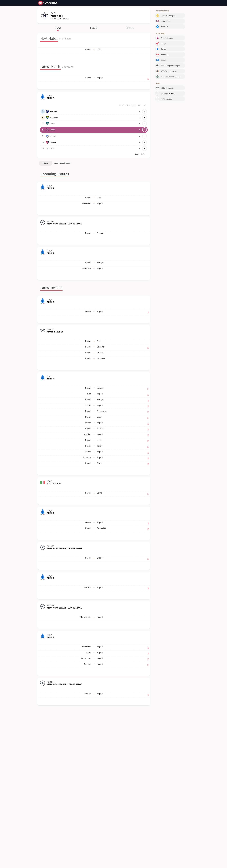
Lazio (52, 148)
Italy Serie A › (140, 154)
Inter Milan (54, 111)
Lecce (52, 123)
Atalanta (53, 136)
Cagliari (53, 142)
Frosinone (54, 117)
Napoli (52, 130)
